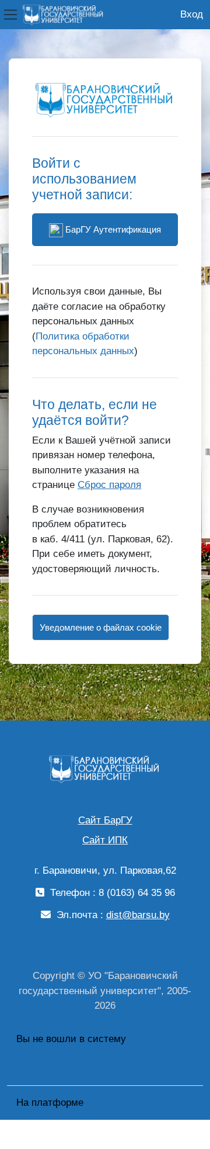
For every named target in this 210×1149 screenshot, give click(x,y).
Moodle (102, 1102)
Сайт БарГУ (105, 820)
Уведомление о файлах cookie (101, 627)
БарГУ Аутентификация (112, 229)
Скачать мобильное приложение (90, 1068)
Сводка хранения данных (73, 1053)
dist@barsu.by (138, 914)
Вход (191, 14)
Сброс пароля (109, 484)
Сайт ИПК (105, 840)
